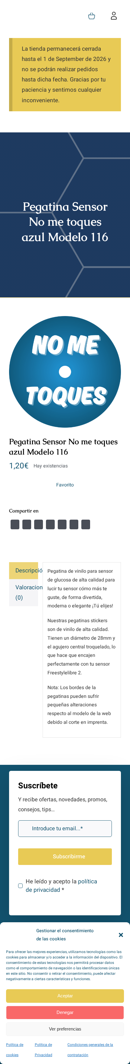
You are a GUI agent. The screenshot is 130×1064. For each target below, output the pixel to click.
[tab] (23, 570)
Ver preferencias (65, 1028)
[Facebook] (15, 524)
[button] (121, 935)
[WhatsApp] (62, 524)
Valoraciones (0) (26, 592)
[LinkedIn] (50, 524)
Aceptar (65, 995)
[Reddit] (38, 524)
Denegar (65, 1012)
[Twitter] (27, 524)
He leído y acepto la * (61, 885)
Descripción (26, 570)
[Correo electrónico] (86, 524)
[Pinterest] (74, 524)
